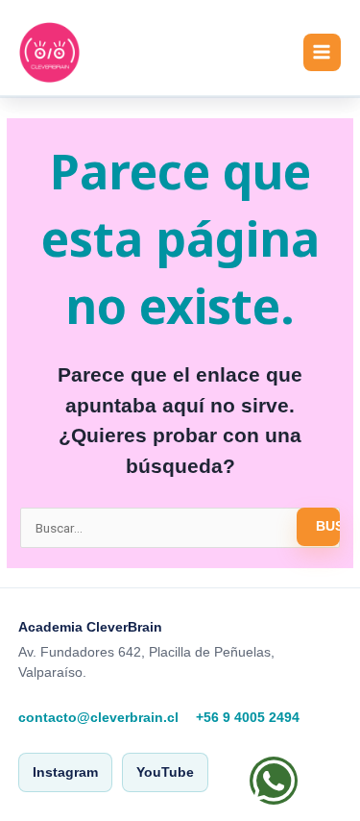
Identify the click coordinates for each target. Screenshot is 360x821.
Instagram (65, 772)
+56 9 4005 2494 (248, 717)
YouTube (165, 772)
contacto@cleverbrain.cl (98, 717)
